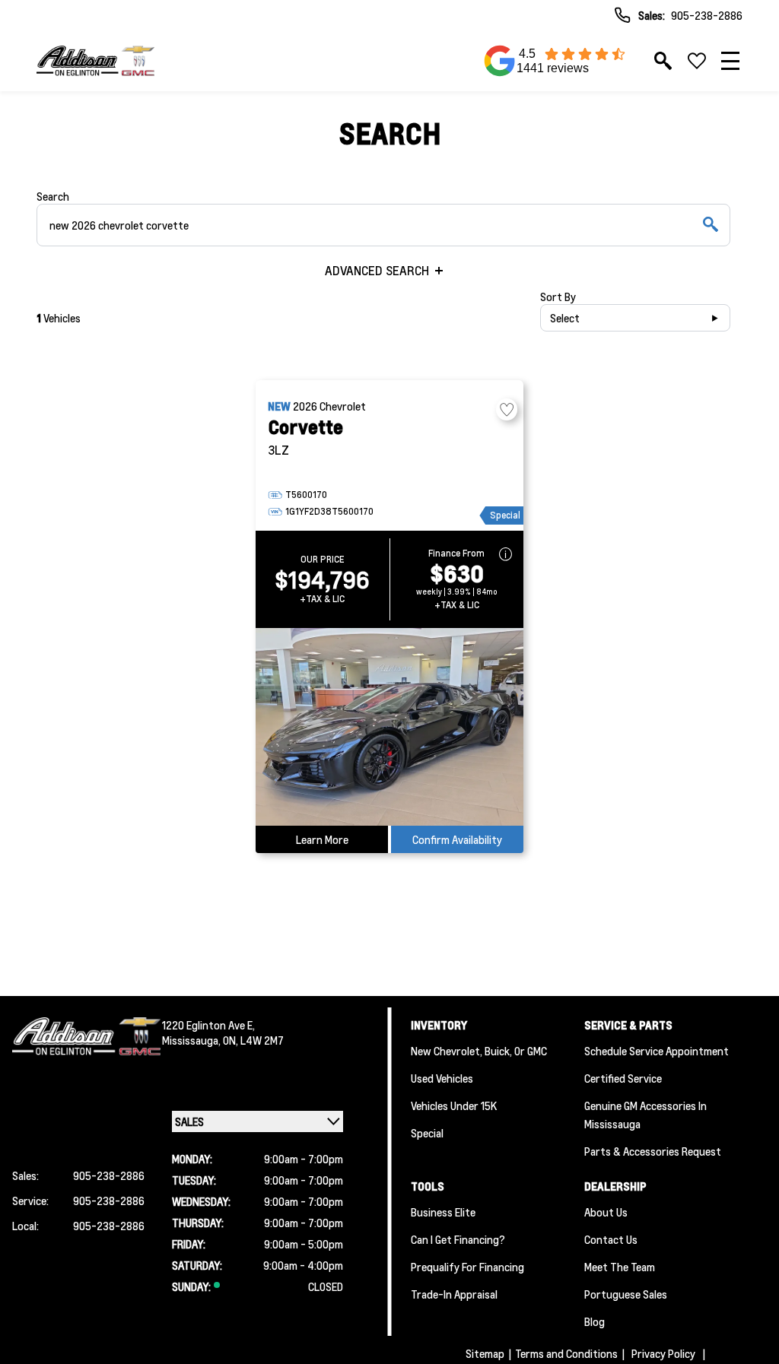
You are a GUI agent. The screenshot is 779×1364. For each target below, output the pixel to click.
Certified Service (623, 1078)
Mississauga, (192, 1040)
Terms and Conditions (566, 1353)
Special (427, 1133)
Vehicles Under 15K (454, 1105)
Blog (594, 1321)
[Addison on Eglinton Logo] (95, 61)
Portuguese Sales (625, 1294)
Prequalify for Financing (467, 1267)
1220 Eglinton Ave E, (208, 1025)
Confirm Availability (457, 839)
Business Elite (443, 1212)
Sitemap (485, 1353)
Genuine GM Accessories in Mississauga (645, 1115)
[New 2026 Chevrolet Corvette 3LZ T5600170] (389, 727)
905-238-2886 (706, 15)
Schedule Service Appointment (656, 1051)
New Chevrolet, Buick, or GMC (479, 1051)
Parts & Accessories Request (652, 1151)
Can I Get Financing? (458, 1239)
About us (606, 1212)
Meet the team (619, 1267)
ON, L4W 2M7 (253, 1040)
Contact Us (611, 1239)
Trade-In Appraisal (454, 1294)
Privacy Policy (663, 1353)
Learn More (322, 839)
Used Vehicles (442, 1078)
